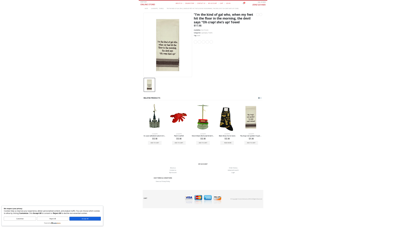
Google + (207, 42)
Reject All (52, 219)
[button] (164, 3)
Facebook (195, 42)
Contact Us (201, 3)
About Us (179, 3)
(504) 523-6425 (259, 4)
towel (198, 35)
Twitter (199, 42)
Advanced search (233, 170)
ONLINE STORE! (147, 4)
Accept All (85, 219)
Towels (210, 33)
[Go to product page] (155, 117)
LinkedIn (203, 42)
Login (233, 172)
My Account (212, 3)
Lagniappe (204, 33)
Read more (227, 143)
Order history (233, 168)
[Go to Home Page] (141, 8)
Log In (228, 3)
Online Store (189, 3)
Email (211, 42)
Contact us (173, 170)
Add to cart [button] (155, 143)
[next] (260, 14)
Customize (20, 219)
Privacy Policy (166, 181)
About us (173, 168)
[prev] (257, 14)
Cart (221, 3)
